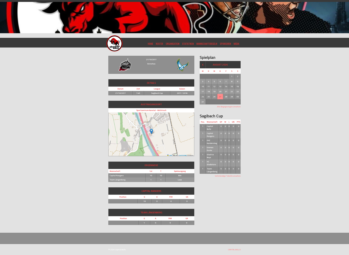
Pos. (202, 121)
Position (122, 196)
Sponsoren (225, 43)
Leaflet (170, 155)
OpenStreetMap (183, 155)
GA (187, 196)
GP (221, 121)
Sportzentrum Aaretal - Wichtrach (151, 110)
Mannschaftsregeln (206, 43)
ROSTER (159, 43)
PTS (238, 121)
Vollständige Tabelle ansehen (228, 175)
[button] (151, 131)
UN (233, 121)
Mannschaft (212, 121)
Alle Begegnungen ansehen (229, 106)
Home (150, 43)
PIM (171, 196)
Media (236, 43)
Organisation (172, 43)
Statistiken (188, 43)
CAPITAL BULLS (234, 249)
